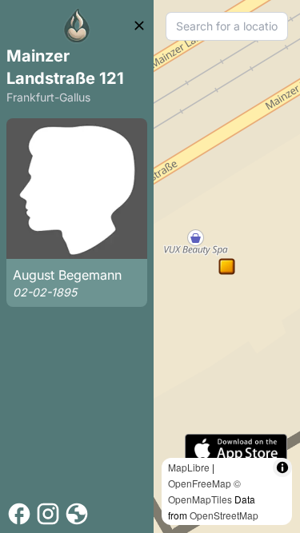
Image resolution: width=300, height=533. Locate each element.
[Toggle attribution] (282, 467)
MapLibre (189, 467)
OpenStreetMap (224, 515)
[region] (227, 266)
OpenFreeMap (199, 483)
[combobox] (226, 26)
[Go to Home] (77, 25)
